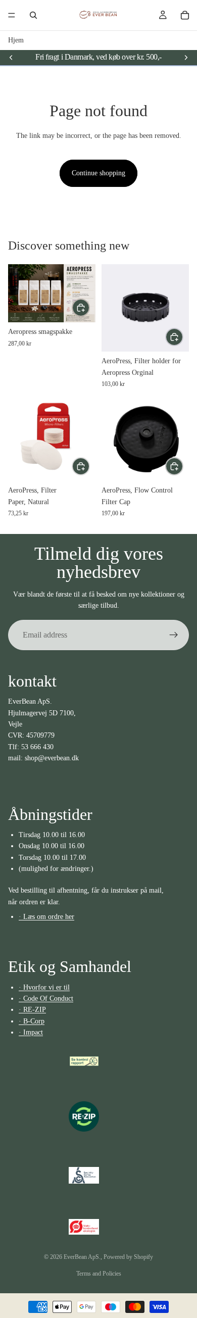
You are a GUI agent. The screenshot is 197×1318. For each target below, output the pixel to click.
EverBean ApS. (82, 1256)
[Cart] (185, 15)
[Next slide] (186, 57)
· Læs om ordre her (46, 916)
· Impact (31, 1033)
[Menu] (11, 15)
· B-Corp (31, 1021)
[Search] (33, 15)
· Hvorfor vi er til (44, 987)
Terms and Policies (98, 1273)
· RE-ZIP (32, 1010)
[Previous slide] (11, 57)
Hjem (16, 40)
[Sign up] (173, 635)
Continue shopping (98, 173)
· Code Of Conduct (46, 998)
